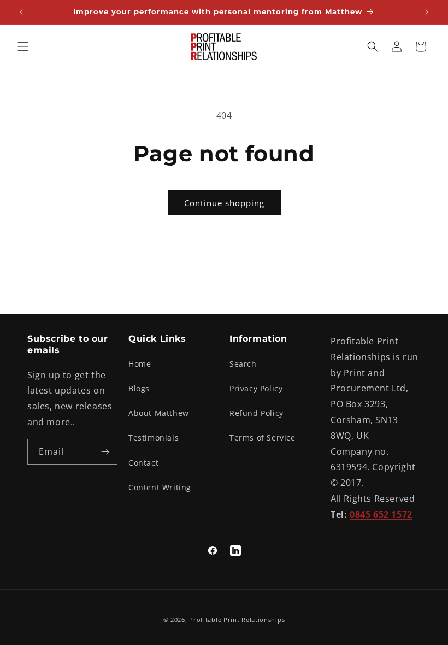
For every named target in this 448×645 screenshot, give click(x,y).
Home (139, 364)
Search (243, 364)
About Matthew (158, 413)
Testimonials (153, 437)
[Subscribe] (105, 452)
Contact (143, 463)
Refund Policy (256, 413)
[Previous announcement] (21, 12)
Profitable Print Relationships (237, 619)
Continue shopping (224, 202)
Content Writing (159, 487)
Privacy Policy (255, 388)
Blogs (139, 388)
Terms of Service (262, 437)
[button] (23, 46)
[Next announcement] (427, 12)
